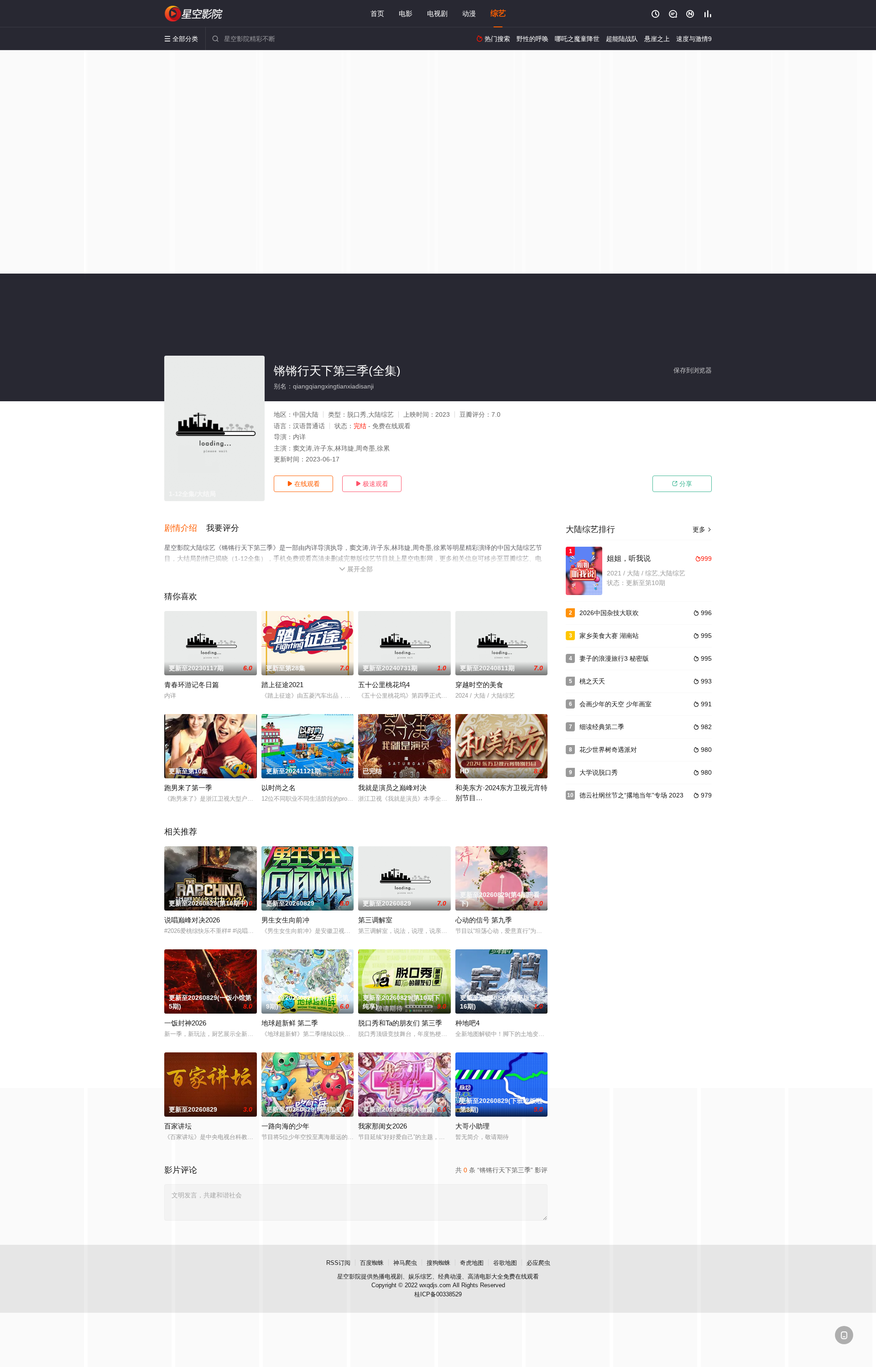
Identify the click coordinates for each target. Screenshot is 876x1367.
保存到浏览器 (692, 370)
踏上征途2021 (282, 685)
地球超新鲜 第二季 (289, 1023)
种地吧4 (467, 1023)
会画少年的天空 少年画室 (615, 704)
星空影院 (349, 1276)
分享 (682, 483)
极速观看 (371, 483)
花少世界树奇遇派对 (608, 749)
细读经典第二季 (601, 726)
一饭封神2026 (185, 1023)
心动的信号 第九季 (483, 920)
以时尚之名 (278, 788)
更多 (702, 529)
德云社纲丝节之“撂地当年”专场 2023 (631, 795)
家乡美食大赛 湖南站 (609, 635)
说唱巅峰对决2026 (192, 920)
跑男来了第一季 (188, 788)
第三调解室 (375, 920)
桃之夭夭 (592, 681)
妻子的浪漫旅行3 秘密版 (614, 658)
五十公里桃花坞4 (384, 685)
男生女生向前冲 (285, 920)
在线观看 (303, 483)
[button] (185, 528)
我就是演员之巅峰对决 (392, 788)
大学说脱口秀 (598, 772)
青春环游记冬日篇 (191, 685)
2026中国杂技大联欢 (609, 612)
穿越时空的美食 (479, 685)
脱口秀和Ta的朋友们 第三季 (400, 1023)
